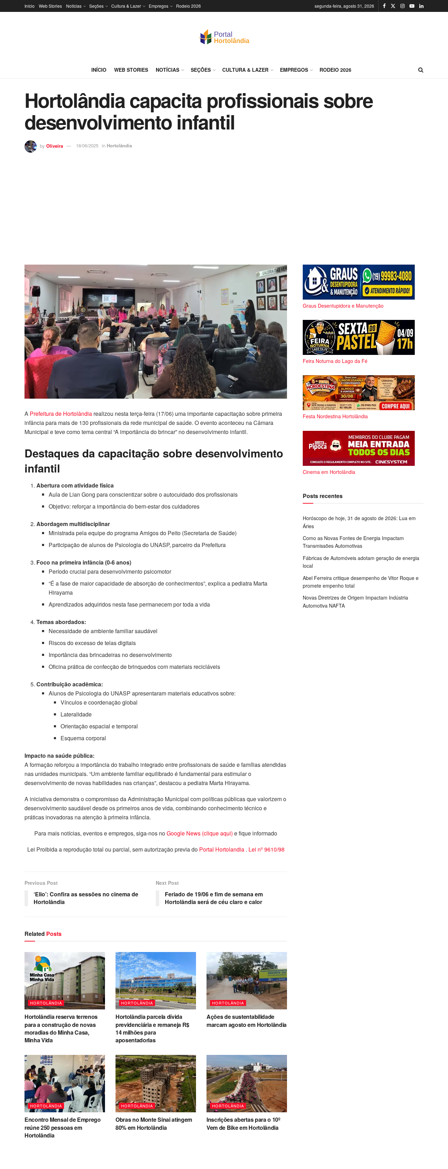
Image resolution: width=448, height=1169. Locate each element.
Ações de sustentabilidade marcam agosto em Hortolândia (246, 1020)
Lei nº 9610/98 (266, 849)
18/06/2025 (87, 145)
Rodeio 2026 (188, 6)
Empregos (158, 6)
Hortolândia (119, 145)
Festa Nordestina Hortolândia (335, 416)
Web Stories (50, 6)
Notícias (74, 6)
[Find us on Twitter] (393, 6)
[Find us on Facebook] (384, 6)
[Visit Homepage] (224, 36)
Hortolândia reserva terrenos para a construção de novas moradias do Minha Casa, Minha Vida (61, 1028)
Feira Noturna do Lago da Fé (335, 360)
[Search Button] (421, 69)
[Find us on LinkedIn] (421, 6)
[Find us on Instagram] (402, 6)
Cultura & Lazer (126, 6)
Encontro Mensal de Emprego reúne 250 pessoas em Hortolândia (62, 1127)
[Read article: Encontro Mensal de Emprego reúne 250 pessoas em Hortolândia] (64, 1083)
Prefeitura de (46, 414)
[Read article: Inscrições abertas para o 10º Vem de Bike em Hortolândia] (246, 1083)
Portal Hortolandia (222, 849)
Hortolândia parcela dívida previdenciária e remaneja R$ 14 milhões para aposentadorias (152, 1028)
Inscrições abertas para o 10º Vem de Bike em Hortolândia (243, 1123)
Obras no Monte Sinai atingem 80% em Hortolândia (153, 1123)
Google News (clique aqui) (200, 833)
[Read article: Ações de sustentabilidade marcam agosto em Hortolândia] (246, 980)
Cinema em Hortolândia (329, 471)
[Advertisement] (224, 205)
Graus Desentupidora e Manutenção (343, 305)
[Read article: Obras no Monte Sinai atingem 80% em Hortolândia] (155, 1083)
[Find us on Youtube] (412, 6)
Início (29, 6)
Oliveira (54, 145)
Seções (96, 6)
